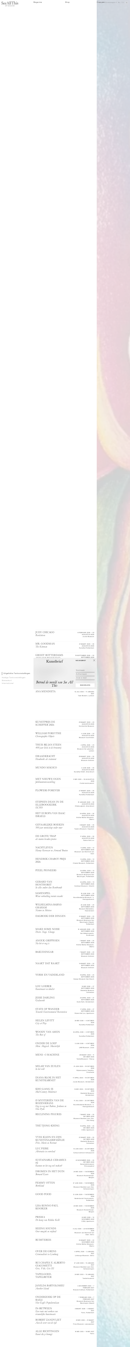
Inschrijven (85, 685)
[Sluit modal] (94, 660)
